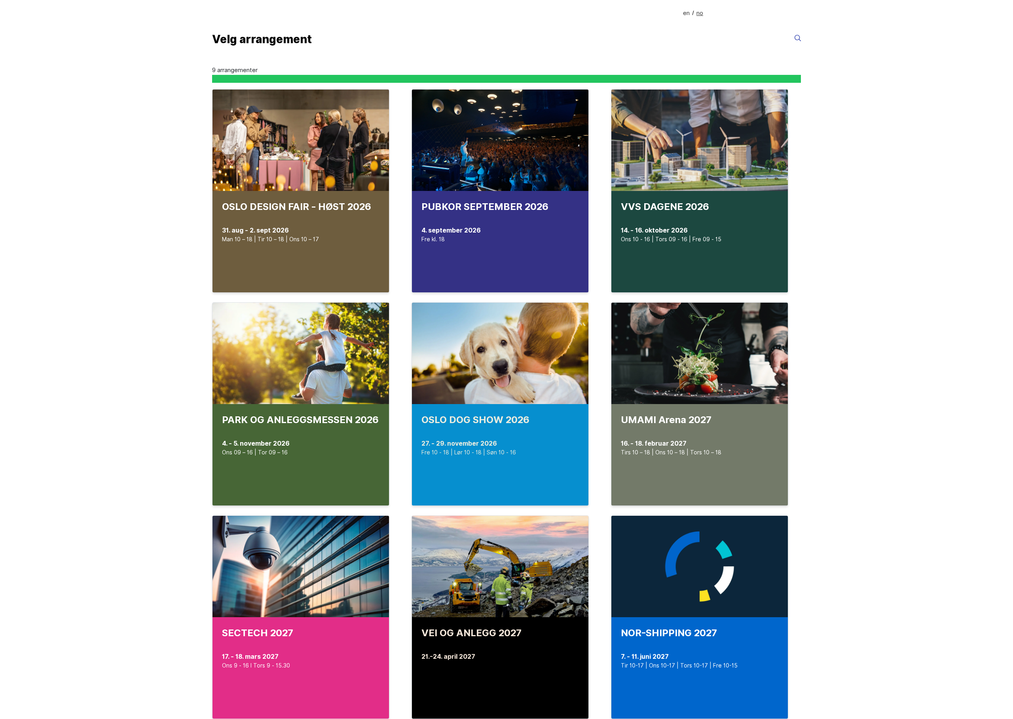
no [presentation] (699, 13)
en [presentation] (686, 13)
